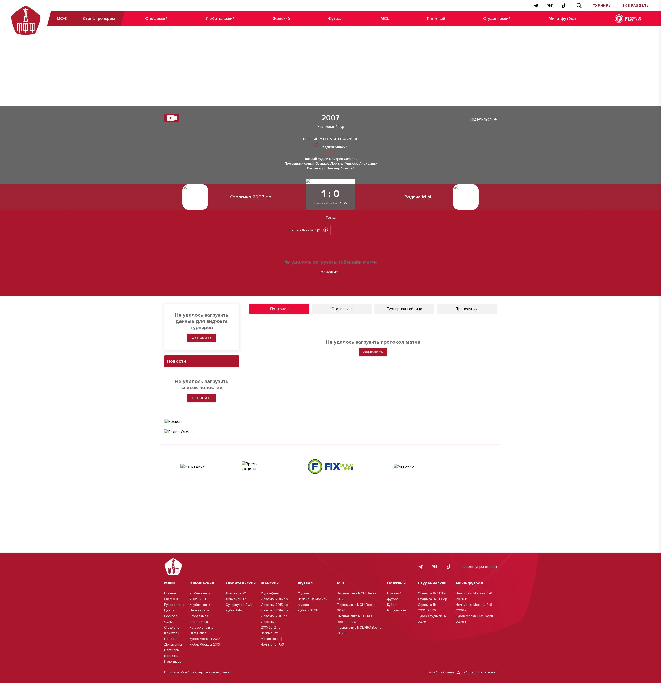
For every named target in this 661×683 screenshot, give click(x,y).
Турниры (602, 5)
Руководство (174, 605)
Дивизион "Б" (236, 599)
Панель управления (479, 566)
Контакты (171, 656)
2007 (331, 118)
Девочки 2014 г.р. (274, 610)
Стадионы (172, 627)
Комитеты (171, 633)
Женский (281, 18)
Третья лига (199, 622)
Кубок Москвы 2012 (205, 639)
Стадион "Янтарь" (333, 147)
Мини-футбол (562, 18)
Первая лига (199, 610)
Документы (173, 644)
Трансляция (467, 309)
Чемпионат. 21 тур (330, 127)
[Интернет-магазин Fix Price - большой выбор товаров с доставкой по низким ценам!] (330, 466)
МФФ (62, 18)
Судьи (169, 622)
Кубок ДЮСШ (308, 610)
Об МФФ (171, 599)
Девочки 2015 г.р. (274, 605)
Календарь (172, 662)
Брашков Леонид (329, 164)
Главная (170, 593)
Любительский (220, 18)
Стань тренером (99, 18)
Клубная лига (200, 605)
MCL (385, 18)
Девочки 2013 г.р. (274, 616)
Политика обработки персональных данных (198, 672)
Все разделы (636, 5)
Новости (170, 639)
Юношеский (156, 18)
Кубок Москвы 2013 (205, 644)
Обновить (330, 272)
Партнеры (171, 650)
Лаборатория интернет (479, 672)
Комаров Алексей (343, 159)
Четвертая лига (201, 627)
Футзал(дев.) (270, 593)
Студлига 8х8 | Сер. (433, 599)
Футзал (335, 18)
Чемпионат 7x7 (272, 644)
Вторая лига (199, 616)
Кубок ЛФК (234, 610)
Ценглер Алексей (340, 168)
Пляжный (436, 18)
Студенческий (497, 18)
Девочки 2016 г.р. (274, 599)
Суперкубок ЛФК (239, 605)
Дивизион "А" (236, 593)
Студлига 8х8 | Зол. (432, 593)
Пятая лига (198, 633)
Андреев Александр (361, 164)
